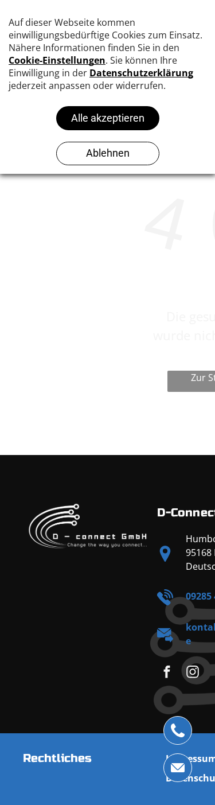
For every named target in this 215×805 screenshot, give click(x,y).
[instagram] (192, 674)
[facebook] (166, 674)
